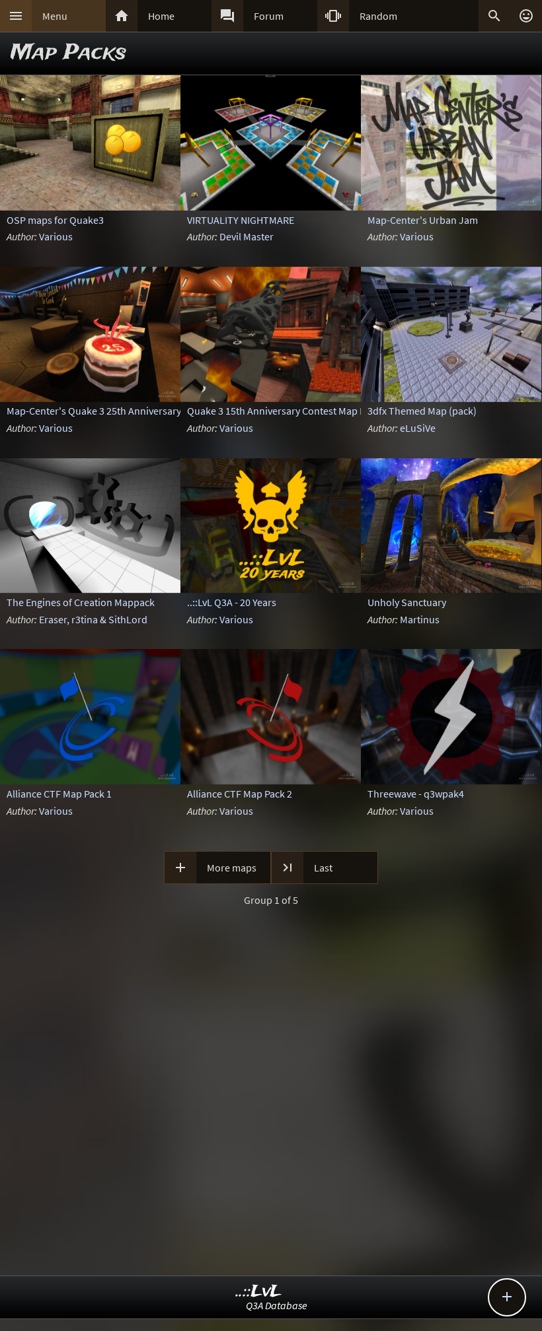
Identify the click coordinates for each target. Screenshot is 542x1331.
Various (56, 236)
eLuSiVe (418, 427)
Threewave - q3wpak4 (416, 793)
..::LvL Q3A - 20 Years (231, 602)
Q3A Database (276, 1305)
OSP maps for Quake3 (55, 219)
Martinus (420, 619)
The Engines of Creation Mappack (81, 602)
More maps (231, 867)
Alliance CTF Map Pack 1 (59, 793)
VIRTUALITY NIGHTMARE (240, 219)
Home (161, 15)
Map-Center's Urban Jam (423, 219)
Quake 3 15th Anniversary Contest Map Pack (283, 410)
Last (323, 867)
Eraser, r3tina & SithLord (93, 619)
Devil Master (246, 236)
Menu (54, 15)
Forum (269, 15)
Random (378, 15)
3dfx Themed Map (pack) (422, 410)
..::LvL (259, 1291)
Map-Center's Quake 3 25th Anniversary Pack (105, 410)
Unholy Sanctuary (407, 602)
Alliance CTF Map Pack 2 (239, 793)
